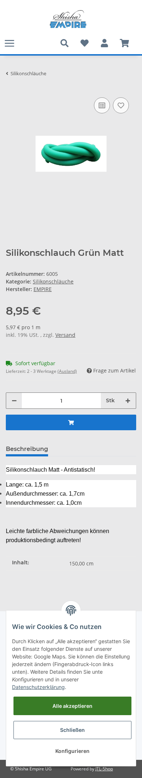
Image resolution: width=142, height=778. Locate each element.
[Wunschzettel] (84, 43)
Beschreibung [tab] (27, 449)
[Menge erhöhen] (128, 400)
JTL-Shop (104, 769)
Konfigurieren (72, 751)
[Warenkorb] (124, 43)
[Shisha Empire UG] (68, 19)
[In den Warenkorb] (71, 422)
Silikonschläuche (53, 281)
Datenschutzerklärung (38, 687)
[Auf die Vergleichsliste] (102, 105)
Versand (65, 334)
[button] (104, 43)
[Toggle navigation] (9, 43)
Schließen (72, 730)
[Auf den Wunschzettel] (121, 105)
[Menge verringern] (14, 400)
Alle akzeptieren (72, 706)
